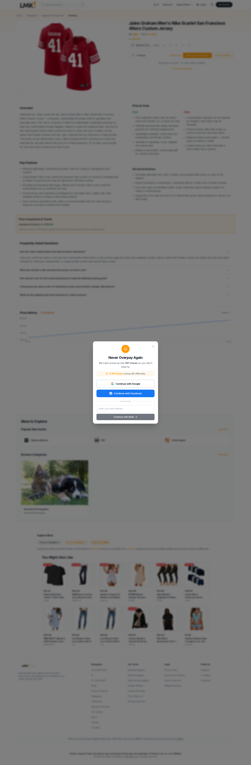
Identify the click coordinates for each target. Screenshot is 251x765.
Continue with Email (124, 417)
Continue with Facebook (128, 393)
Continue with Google (128, 383)
